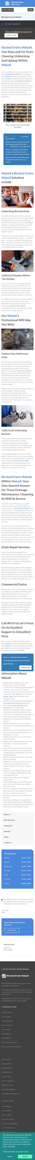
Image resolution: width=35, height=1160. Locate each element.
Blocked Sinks (6, 1059)
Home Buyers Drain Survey (11, 703)
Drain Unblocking (7, 1021)
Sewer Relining (6, 1111)
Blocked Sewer (7, 1077)
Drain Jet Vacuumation (9, 1042)
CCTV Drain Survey (8, 1128)
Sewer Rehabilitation (8, 1089)
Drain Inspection (7, 1025)
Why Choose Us (9, 820)
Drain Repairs (6, 1034)
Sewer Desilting (7, 1115)
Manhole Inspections (9, 1132)
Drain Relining (17, 694)
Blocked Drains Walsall (17, 976)
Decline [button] (9, 1156)
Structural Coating (8, 1119)
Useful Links (8, 1101)
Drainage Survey (7, 1072)
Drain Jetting (6, 1029)
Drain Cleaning (6, 1017)
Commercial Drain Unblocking (11, 1047)
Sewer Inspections (8, 1081)
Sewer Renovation (8, 1085)
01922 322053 (12, 24)
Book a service (8, 9)
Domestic (7, 831)
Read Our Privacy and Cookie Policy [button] (15, 1151)
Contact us (7, 843)
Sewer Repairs (6, 1106)
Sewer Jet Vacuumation (10, 1123)
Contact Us (25, 667)
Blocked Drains (7, 1012)
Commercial (8, 826)
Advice (6, 837)
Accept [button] (25, 1156)
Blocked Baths (19, 705)
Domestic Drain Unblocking (10, 1094)
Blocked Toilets (8, 696)
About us (7, 814)
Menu (30, 9)
